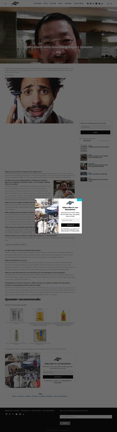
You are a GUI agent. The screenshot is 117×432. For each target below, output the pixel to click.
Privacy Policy (75, 231)
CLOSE (79, 199)
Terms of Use (65, 231)
